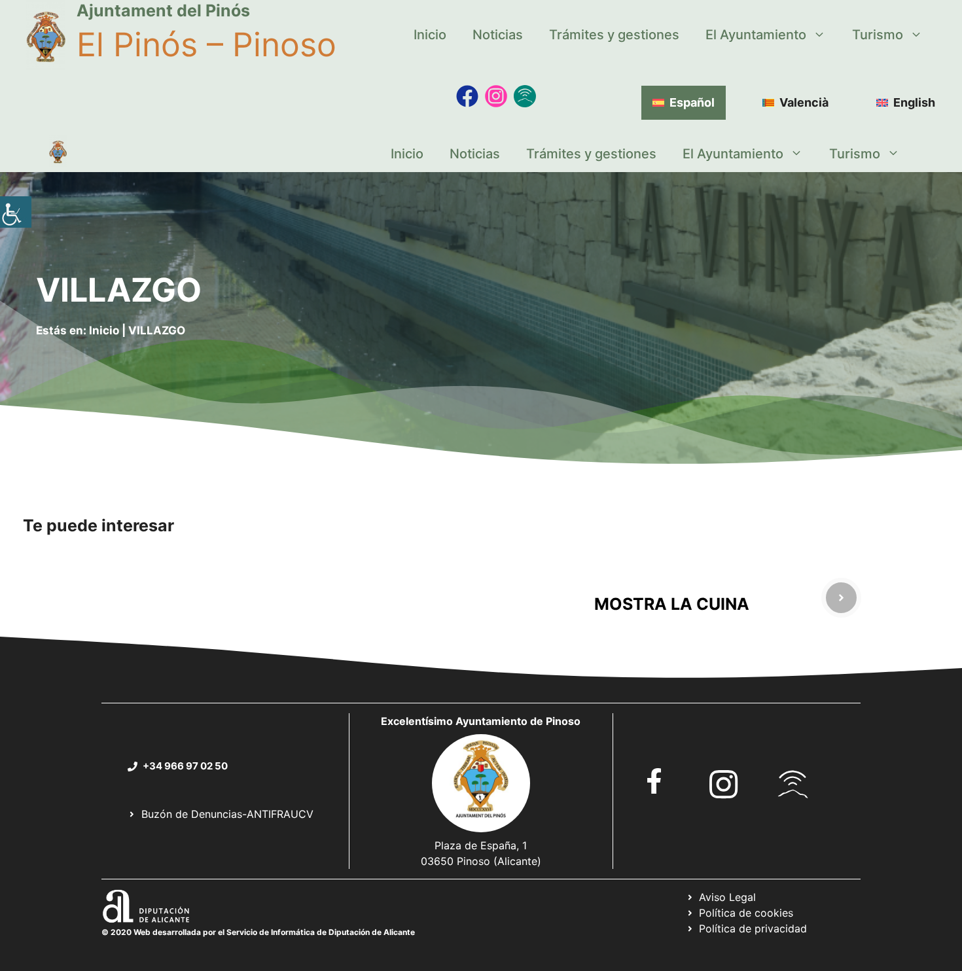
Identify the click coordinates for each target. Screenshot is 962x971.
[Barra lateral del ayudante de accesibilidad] (15, 212)
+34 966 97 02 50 (185, 766)
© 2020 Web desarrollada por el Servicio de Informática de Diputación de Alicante (258, 932)
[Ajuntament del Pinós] (58, 153)
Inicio (430, 35)
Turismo (877, 35)
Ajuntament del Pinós (163, 10)
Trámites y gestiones (614, 35)
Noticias (497, 35)
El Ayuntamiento (755, 35)
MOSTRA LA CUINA (671, 604)
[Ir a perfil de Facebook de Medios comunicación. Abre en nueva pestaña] (467, 96)
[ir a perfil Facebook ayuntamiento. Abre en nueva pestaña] (654, 781)
